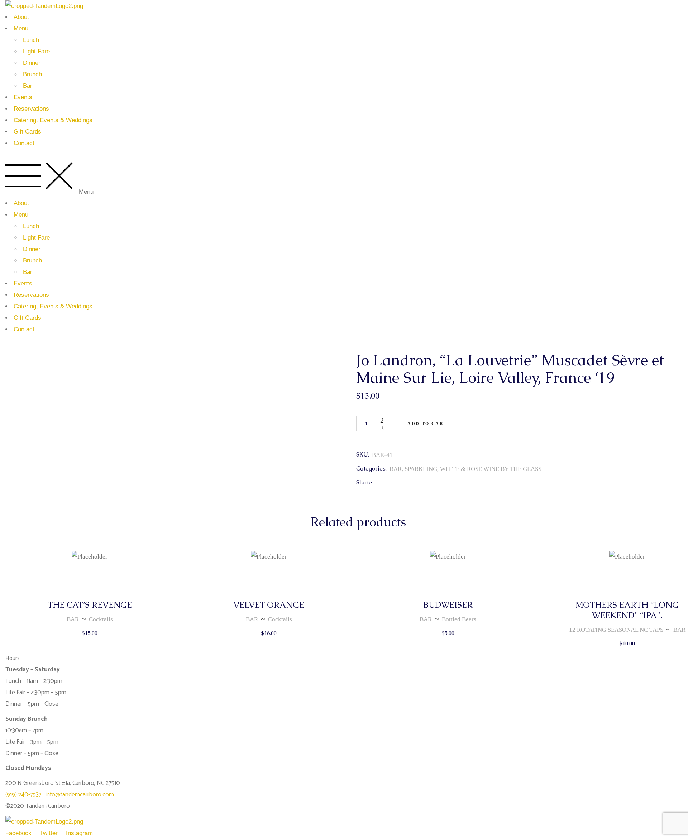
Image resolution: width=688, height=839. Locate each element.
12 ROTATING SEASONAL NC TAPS (616, 629)
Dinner (31, 62)
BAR (396, 469)
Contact (24, 143)
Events (23, 97)
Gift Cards (27, 131)
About (21, 17)
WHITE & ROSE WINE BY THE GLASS (490, 469)
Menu (21, 28)
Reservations (31, 108)
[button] (344, 178)
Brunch (32, 74)
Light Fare (36, 51)
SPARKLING (421, 469)
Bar (27, 85)
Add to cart (427, 423)
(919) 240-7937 (25, 795)
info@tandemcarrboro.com (80, 795)
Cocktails (101, 619)
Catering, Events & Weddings (53, 120)
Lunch (31, 40)
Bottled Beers (459, 619)
